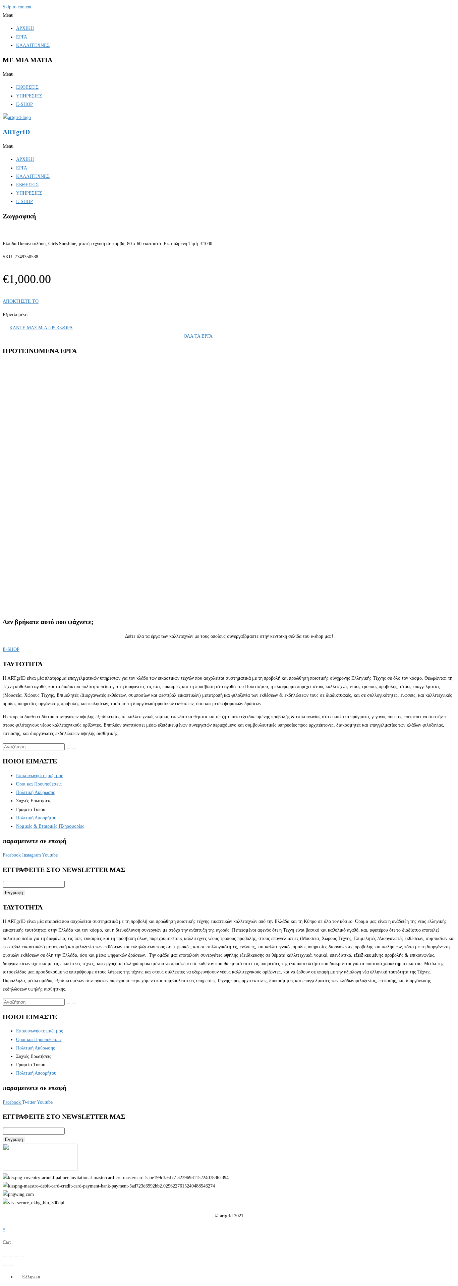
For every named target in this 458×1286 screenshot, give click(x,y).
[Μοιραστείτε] (17, 1257)
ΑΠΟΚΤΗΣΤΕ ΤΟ (21, 301)
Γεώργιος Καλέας (44, 411)
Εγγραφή (14, 892)
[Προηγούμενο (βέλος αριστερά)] (5, 1265)
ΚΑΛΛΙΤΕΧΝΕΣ (33, 45)
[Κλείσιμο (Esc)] (23, 1257)
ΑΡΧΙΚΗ (25, 28)
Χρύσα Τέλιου (41, 568)
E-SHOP (24, 104)
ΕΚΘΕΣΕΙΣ (27, 87)
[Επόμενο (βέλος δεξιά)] (11, 1265)
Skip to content (17, 6)
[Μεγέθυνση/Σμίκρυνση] (5, 1257)
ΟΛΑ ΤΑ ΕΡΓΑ (198, 336)
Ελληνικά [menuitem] (31, 1276)
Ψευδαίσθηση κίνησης (52, 500)
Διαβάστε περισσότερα (51, 450)
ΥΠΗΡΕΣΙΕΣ (29, 95)
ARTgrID (16, 132)
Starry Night (42, 578)
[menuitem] (28, 1276)
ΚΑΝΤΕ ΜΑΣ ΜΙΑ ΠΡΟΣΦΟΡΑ (41, 327)
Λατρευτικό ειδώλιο (49, 421)
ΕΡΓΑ (21, 37)
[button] (229, 15)
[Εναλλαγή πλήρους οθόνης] (11, 1257)
